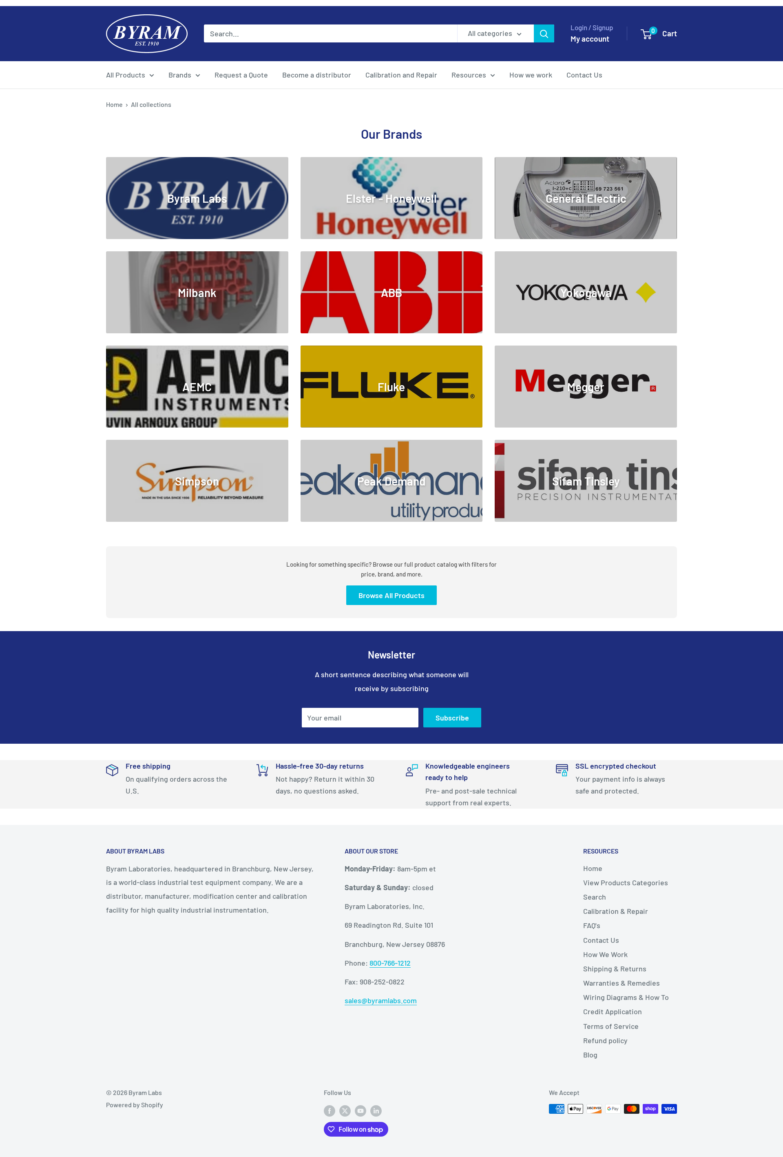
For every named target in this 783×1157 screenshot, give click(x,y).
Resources (468, 74)
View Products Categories (625, 882)
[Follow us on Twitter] (345, 1110)
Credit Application (612, 1011)
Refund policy (605, 1040)
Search (594, 896)
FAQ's (591, 925)
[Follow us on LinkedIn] (376, 1110)
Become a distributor (316, 74)
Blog (590, 1054)
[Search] (544, 33)
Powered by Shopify (134, 1104)
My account (590, 38)
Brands (179, 74)
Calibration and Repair (401, 74)
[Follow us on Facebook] (329, 1110)
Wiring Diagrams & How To (626, 997)
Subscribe (452, 717)
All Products (125, 74)
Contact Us (584, 74)
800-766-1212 (390, 962)
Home (114, 104)
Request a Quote (241, 74)
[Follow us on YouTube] (360, 1110)
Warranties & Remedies (621, 982)
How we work (530, 74)
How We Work (605, 954)
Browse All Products (391, 595)
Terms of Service (611, 1026)
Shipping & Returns (614, 968)
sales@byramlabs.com (381, 1000)
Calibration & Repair (615, 911)
